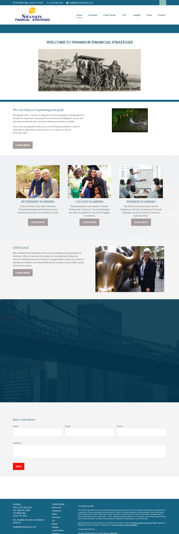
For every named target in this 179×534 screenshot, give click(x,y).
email (50, 129)
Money (55, 523)
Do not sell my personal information (126, 525)
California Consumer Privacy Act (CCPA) (144, 523)
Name (15, 426)
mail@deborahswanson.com (81, 2)
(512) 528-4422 (56, 2)
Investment (56, 510)
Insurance (56, 517)
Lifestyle (55, 527)
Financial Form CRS (87, 506)
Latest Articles (58, 530)
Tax (53, 520)
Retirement (56, 507)
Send (19, 466)
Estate (54, 514)
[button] (79, 15)
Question (17, 442)
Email (67, 426)
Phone (120, 426)
